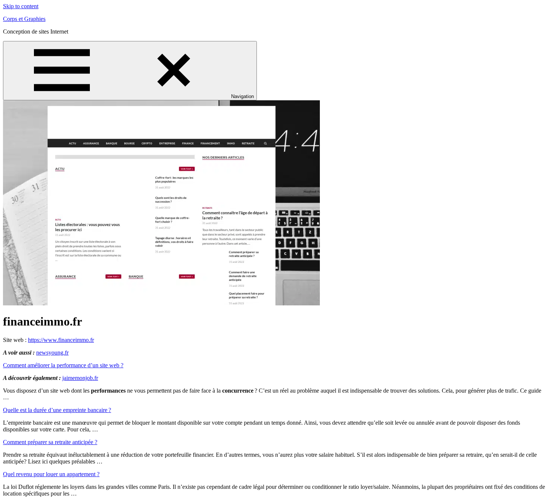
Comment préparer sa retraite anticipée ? (50, 442)
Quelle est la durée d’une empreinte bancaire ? (57, 410)
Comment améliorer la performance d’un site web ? (63, 365)
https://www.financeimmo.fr (61, 340)
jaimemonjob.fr (80, 378)
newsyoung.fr (52, 352)
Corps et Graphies (24, 19)
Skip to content (20, 6)
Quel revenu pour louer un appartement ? (51, 474)
